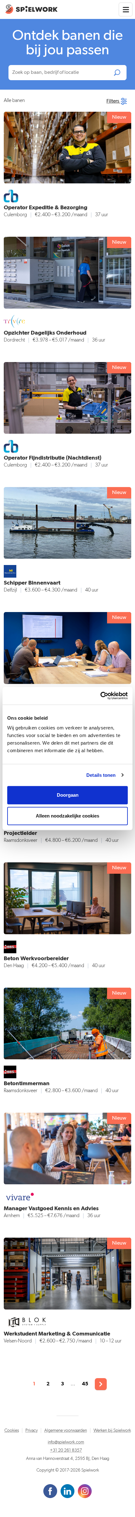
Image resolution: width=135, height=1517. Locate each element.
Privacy (31, 1430)
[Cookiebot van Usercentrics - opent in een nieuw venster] (100, 696)
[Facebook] (50, 1490)
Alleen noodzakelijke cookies (67, 815)
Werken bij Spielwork (112, 1430)
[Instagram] (85, 1490)
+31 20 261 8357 (66, 1450)
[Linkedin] (68, 1490)
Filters (113, 101)
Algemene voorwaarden (65, 1430)
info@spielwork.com (66, 1442)
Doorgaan (67, 795)
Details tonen (101, 775)
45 (85, 1383)
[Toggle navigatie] (125, 9)
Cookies (11, 1430)
